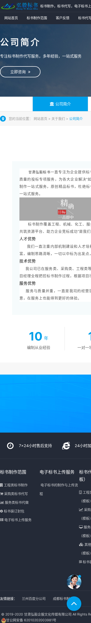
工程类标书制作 (15, 485)
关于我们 (58, 118)
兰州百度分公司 (34, 598)
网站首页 (11, 18)
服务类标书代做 (16, 502)
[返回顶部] (74, 603)
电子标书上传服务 (17, 520)
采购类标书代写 (15, 494)
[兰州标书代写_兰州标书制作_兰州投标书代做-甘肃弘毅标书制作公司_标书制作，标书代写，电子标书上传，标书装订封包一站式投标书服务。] (19, 6)
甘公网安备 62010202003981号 (31, 620)
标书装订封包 (13, 511)
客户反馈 (62, 18)
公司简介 (62, 103)
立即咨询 (19, 71)
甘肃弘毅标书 (39, 172)
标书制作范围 (37, 18)
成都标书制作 (63, 598)
